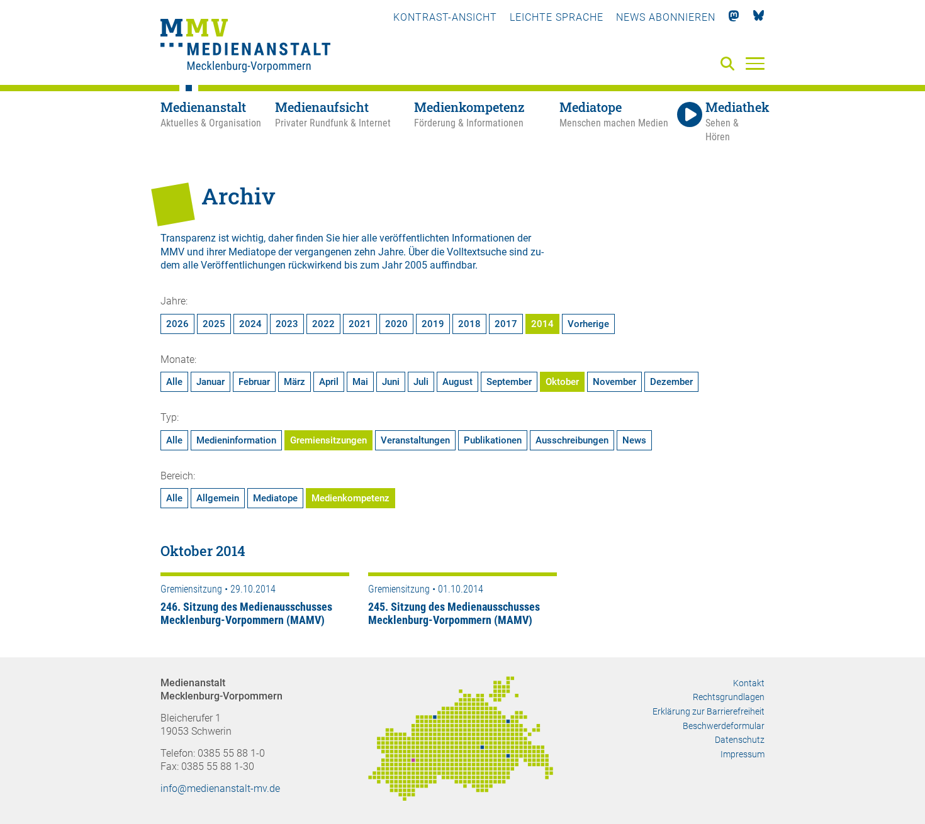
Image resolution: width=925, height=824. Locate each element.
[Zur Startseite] (245, 47)
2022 (323, 324)
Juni (391, 381)
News (634, 440)
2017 (506, 324)
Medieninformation (236, 440)
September (509, 381)
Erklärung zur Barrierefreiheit (709, 711)
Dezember (671, 381)
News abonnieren (665, 17)
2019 (433, 324)
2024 (250, 324)
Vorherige (588, 324)
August (457, 381)
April (329, 381)
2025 (214, 324)
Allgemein (217, 498)
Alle (174, 381)
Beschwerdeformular (724, 726)
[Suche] (729, 64)
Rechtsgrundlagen (729, 697)
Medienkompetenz (350, 498)
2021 (360, 324)
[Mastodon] (734, 17)
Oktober (562, 381)
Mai (360, 381)
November (614, 381)
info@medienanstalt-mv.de (220, 788)
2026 (177, 324)
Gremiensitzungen (328, 440)
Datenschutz (740, 740)
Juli (421, 381)
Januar (210, 381)
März (294, 381)
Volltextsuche (477, 252)
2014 (542, 324)
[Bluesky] (759, 17)
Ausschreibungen (571, 440)
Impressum (742, 754)
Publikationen (493, 440)
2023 (287, 324)
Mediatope (275, 498)
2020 (396, 324)
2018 (469, 324)
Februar (254, 381)
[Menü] (755, 62)
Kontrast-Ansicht (445, 17)
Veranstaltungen (415, 440)
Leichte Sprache (556, 17)
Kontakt (749, 683)
